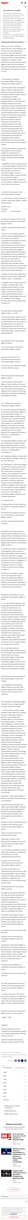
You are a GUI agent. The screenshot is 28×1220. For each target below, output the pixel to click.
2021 (4, 1089)
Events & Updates (20, 1067)
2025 (5, 1076)
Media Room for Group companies (12, 1107)
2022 (5, 1086)
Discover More (14, 1189)
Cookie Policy (13, 1214)
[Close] (25, 7)
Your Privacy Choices (14, 1217)
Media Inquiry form (11, 1114)
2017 (4, 1096)
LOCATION (5, 1196)
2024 (5, 1079)
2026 (5, 1072)
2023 (4, 1082)
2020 (5, 1093)
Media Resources (10, 1111)
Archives (6, 1100)
